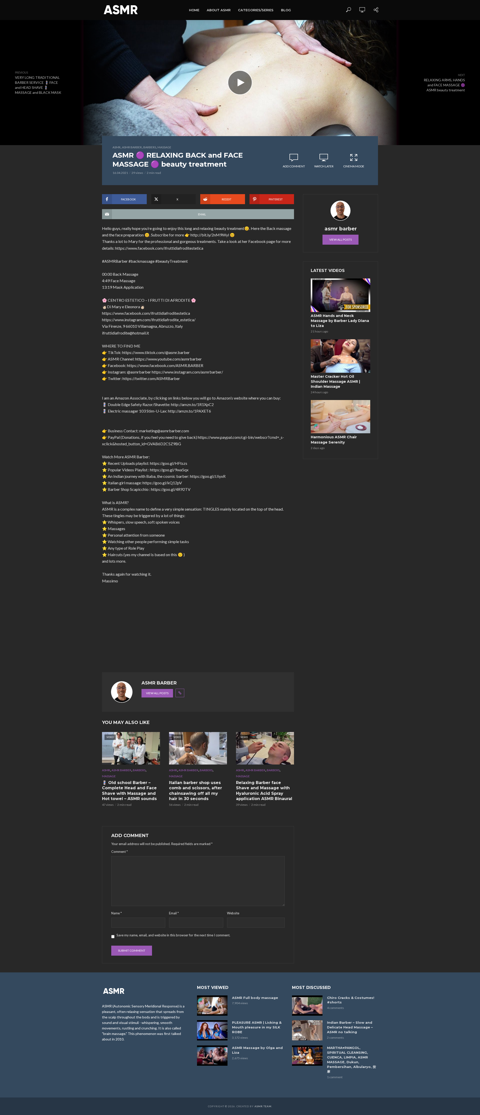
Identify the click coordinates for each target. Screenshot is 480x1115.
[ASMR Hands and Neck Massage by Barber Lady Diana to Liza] (340, 295)
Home (194, 10)
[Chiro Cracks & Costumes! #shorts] (307, 1005)
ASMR (116, 147)
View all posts (157, 693)
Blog (286, 10)
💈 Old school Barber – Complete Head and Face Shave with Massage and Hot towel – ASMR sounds (129, 790)
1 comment (334, 1077)
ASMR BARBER (132, 147)
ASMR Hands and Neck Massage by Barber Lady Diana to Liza (340, 320)
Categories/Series (256, 10)
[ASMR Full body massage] (212, 1005)
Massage (164, 147)
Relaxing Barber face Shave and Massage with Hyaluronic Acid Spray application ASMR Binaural (264, 790)
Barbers (149, 147)
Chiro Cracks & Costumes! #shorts (350, 1000)
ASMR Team (263, 1106)
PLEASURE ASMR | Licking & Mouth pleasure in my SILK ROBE (257, 1027)
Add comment (294, 166)
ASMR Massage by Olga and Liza (257, 1050)
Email (174, 913)
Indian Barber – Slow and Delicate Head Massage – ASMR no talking (350, 1027)
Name (116, 913)
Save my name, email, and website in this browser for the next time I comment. (173, 935)
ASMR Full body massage (255, 998)
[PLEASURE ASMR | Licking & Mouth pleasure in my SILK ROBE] (212, 1030)
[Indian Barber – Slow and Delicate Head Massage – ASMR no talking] (307, 1030)
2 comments (335, 1037)
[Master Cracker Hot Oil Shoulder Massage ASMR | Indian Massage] (340, 356)
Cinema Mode (353, 166)
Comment (119, 852)
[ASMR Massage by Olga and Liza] (212, 1055)
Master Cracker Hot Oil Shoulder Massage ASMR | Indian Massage (335, 381)
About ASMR (218, 10)
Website (233, 913)
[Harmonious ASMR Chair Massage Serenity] (340, 417)
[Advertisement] (198, 628)
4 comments (335, 1008)
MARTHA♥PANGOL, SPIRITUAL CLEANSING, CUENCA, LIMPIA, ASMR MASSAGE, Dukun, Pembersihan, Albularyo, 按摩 (351, 1059)
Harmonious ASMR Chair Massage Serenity (334, 439)
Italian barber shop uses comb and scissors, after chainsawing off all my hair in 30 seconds (195, 790)
